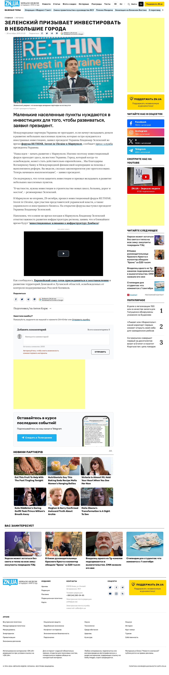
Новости (46, 4)
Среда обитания (91, 630)
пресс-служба (104, 143)
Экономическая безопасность (56, 633)
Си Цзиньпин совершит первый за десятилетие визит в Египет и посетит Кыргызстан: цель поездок (141, 342)
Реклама (45, 594)
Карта (43, 602)
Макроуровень (9, 630)
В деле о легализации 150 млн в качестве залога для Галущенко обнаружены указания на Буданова (141, 310)
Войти (134, 4)
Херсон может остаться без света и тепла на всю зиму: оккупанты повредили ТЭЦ (140, 241)
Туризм (128, 633)
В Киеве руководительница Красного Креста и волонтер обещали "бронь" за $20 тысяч (139, 257)
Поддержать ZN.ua (154, 4)
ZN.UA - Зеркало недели (146, 188)
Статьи (56, 4)
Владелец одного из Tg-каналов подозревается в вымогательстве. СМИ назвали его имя (140, 272)
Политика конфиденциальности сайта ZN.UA (147, 666)
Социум (128, 622)
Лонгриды (96, 4)
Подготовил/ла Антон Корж (31, 308)
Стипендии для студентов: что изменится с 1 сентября (140, 285)
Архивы (44, 586)
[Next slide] (162, 10)
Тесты (107, 4)
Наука (87, 622)
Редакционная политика (51, 598)
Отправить (100, 352)
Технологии (89, 626)
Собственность (131, 637)
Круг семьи (130, 630)
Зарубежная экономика (54, 626)
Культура (88, 637)
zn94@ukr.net (71, 602)
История (129, 626)
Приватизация (9, 637)
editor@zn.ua (80, 608)
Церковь (88, 633)
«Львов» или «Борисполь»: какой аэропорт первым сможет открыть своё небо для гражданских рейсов (141, 326)
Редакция (45, 590)
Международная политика (14, 626)
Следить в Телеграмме (38, 437)
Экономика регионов (12, 641)
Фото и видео (69, 4)
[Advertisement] (49, 384)
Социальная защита (52, 622)
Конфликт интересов (52, 630)
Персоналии (49, 637)
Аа (141, 4)
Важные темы (13, 10)
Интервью (84, 4)
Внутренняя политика (12, 622)
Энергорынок (8, 633)
